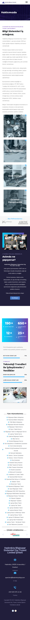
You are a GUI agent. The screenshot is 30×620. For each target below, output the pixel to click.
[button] (15, 298)
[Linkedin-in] (13, 611)
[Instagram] (16, 611)
